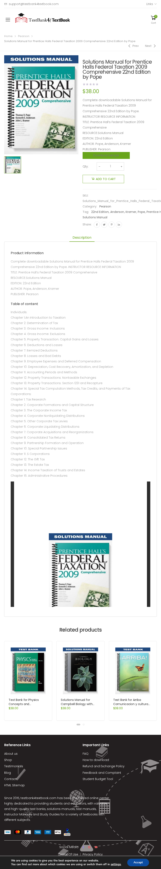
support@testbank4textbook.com (34, 4)
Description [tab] (82, 237)
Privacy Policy (93, 854)
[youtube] (96, 847)
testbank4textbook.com (38, 798)
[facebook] (83, 847)
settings (116, 864)
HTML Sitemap (14, 785)
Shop (8, 760)
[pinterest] (89, 847)
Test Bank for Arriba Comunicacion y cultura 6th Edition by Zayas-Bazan (132, 704)
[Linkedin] (119, 224)
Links (149, 4)
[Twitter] (104, 224)
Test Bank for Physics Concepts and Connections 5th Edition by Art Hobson (28, 706)
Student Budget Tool (98, 779)
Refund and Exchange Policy (104, 766)
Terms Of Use (68, 854)
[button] (78, 724)
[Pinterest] (111, 224)
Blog (7, 773)
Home (8, 36)
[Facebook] (97, 224)
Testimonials (13, 766)
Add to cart (106, 179)
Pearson (23, 36)
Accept (138, 862)
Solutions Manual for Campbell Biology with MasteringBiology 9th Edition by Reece (76, 706)
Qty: (85, 166)
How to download (96, 760)
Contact (10, 779)
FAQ (85, 754)
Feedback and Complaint (102, 773)
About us (11, 754)
